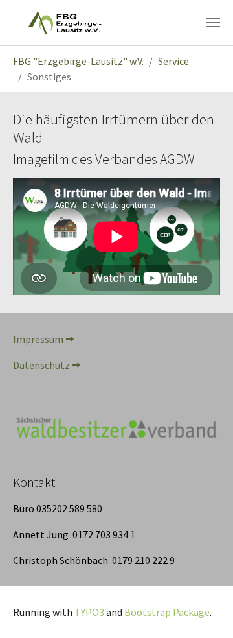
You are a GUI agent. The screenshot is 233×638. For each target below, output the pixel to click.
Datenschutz (41, 365)
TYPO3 (89, 612)
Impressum (38, 339)
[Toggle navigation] (213, 23)
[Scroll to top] (204, 609)
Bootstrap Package (167, 612)
